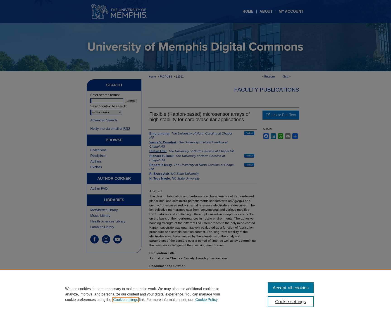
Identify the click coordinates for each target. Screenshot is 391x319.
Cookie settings (125, 300)
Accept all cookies (291, 287)
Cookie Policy (206, 300)
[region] (195, 294)
